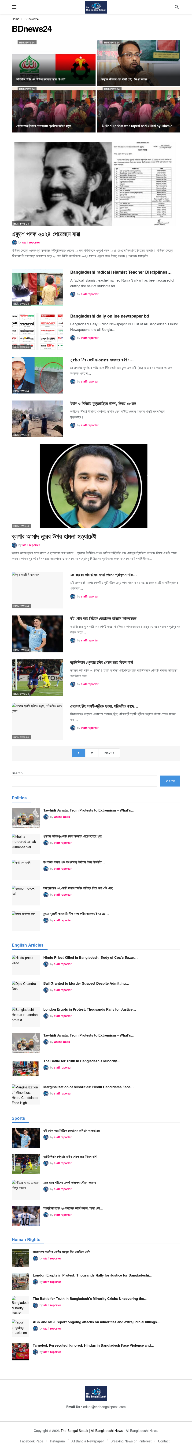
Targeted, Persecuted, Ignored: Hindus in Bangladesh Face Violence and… (93, 1345)
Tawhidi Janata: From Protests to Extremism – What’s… (88, 810)
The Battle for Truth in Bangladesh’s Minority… (81, 1060)
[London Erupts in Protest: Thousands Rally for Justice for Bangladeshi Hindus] (26, 1017)
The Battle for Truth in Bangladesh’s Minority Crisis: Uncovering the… (90, 1298)
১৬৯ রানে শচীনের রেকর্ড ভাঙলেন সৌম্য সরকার (69, 1182)
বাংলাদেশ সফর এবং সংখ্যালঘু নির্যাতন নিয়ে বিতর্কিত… (74, 862)
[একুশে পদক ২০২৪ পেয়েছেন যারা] (96, 184)
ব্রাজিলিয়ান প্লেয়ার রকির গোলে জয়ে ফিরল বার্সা (101, 662)
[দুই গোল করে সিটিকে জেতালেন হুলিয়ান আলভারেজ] (37, 633)
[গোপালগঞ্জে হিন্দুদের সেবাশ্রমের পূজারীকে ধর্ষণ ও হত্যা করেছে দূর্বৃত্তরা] (54, 109)
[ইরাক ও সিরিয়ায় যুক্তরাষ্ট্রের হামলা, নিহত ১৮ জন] (37, 419)
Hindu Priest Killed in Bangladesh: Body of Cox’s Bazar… (90, 957)
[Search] (176, 7)
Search (17, 773)
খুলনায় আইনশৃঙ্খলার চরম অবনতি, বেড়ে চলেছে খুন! (72, 836)
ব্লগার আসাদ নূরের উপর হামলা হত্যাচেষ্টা (54, 536)
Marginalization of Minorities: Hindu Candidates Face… (88, 1086)
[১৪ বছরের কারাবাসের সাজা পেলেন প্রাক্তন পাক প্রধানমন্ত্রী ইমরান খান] (37, 590)
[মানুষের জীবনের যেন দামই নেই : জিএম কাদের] (139, 63)
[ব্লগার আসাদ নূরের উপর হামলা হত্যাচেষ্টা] (96, 486)
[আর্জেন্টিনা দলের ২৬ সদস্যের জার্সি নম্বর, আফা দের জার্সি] (26, 1216)
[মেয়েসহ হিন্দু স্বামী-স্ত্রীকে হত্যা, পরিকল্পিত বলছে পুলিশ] (37, 721)
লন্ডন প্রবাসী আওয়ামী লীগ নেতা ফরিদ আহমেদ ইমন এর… (76, 913)
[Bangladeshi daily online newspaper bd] (37, 331)
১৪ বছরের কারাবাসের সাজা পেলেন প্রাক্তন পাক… (103, 575)
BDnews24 (27, 42)
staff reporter (31, 242)
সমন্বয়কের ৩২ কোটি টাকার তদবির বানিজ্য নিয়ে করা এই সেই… (79, 888)
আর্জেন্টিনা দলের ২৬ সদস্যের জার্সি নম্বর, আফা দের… (73, 1208)
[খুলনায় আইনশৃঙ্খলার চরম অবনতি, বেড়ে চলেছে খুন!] (26, 844)
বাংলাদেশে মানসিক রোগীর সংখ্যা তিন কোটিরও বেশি (61, 1251)
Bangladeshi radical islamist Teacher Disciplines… (121, 272)
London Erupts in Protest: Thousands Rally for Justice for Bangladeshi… (92, 1275)
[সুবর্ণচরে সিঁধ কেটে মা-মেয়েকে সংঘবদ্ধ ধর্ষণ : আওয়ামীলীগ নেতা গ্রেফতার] (37, 375)
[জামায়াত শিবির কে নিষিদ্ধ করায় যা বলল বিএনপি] (54, 63)
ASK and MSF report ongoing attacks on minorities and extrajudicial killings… (96, 1321)
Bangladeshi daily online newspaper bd (109, 316)
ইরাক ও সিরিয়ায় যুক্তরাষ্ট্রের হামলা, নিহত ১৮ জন (103, 403)
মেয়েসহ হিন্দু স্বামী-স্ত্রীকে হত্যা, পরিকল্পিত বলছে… (104, 706)
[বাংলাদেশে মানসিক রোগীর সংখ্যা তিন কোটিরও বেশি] (20, 1258)
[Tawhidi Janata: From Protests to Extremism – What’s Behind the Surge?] (26, 818)
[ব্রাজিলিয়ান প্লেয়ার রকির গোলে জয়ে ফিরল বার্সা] (37, 677)
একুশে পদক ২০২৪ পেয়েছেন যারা (46, 233)
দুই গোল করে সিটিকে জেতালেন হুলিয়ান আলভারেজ (103, 618)
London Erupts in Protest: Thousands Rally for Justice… (89, 1009)
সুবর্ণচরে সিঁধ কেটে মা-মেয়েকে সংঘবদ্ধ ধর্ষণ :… (102, 360)
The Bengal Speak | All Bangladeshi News (92, 1430)
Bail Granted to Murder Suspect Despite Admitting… (86, 983)
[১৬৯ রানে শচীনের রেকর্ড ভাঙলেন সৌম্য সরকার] (26, 1190)
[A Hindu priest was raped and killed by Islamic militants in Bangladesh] (139, 109)
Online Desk (62, 817)
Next (108, 753)
